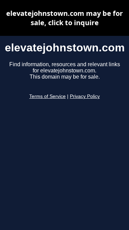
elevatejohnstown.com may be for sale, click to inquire (64, 18)
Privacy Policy (85, 96)
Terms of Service (47, 96)
